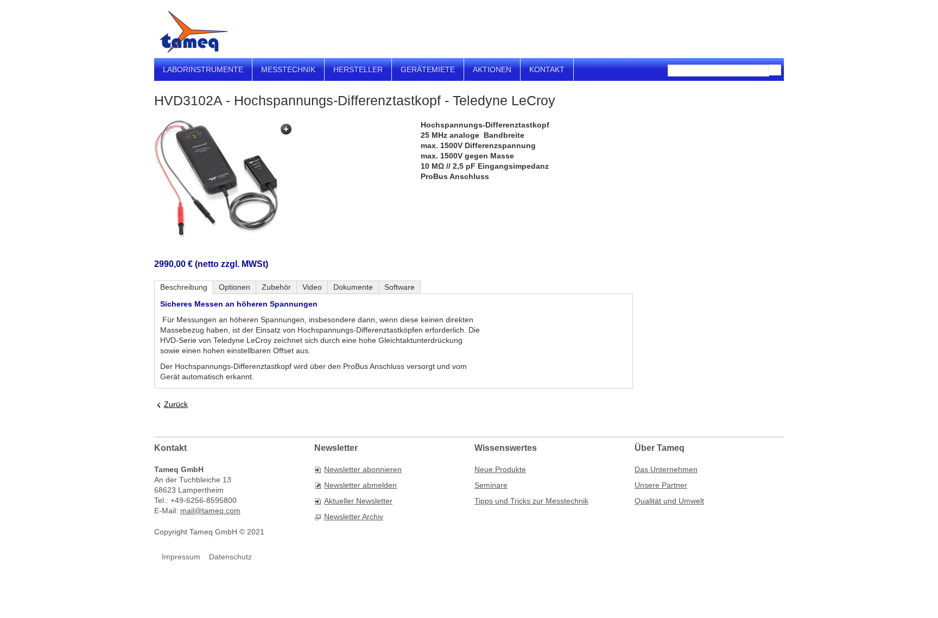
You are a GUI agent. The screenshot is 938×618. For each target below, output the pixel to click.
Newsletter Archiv (353, 516)
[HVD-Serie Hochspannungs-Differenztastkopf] (224, 179)
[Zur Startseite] (194, 32)
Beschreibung (183, 287)
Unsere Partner (661, 485)
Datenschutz (230, 556)
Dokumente (353, 287)
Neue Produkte (500, 469)
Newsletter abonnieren (363, 469)
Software (399, 287)
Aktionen (492, 69)
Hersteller (358, 69)
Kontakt (547, 69)
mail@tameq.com (210, 510)
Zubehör (276, 287)
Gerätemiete (428, 69)
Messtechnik (288, 69)
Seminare (491, 485)
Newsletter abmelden (360, 485)
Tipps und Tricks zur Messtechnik (531, 500)
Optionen (234, 287)
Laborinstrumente (203, 69)
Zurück (176, 404)
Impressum (181, 556)
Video (312, 287)
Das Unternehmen (666, 469)
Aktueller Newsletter (358, 500)
